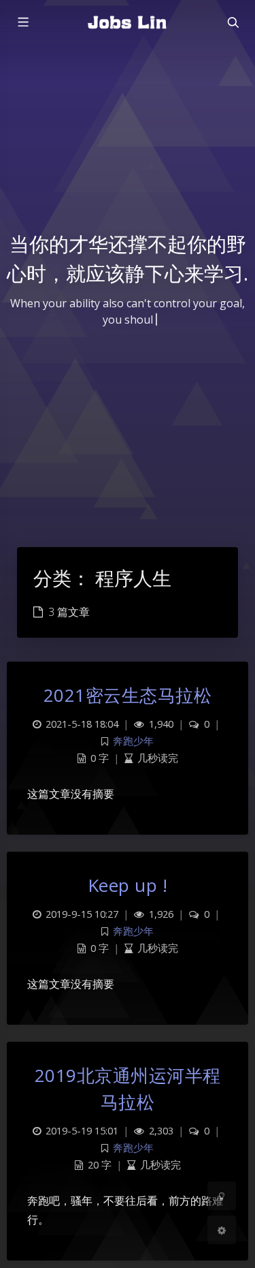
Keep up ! (128, 885)
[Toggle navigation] (232, 22)
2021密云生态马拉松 (128, 695)
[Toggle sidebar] (22, 22)
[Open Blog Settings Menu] (221, 1230)
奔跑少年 (133, 740)
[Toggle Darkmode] (221, 1195)
